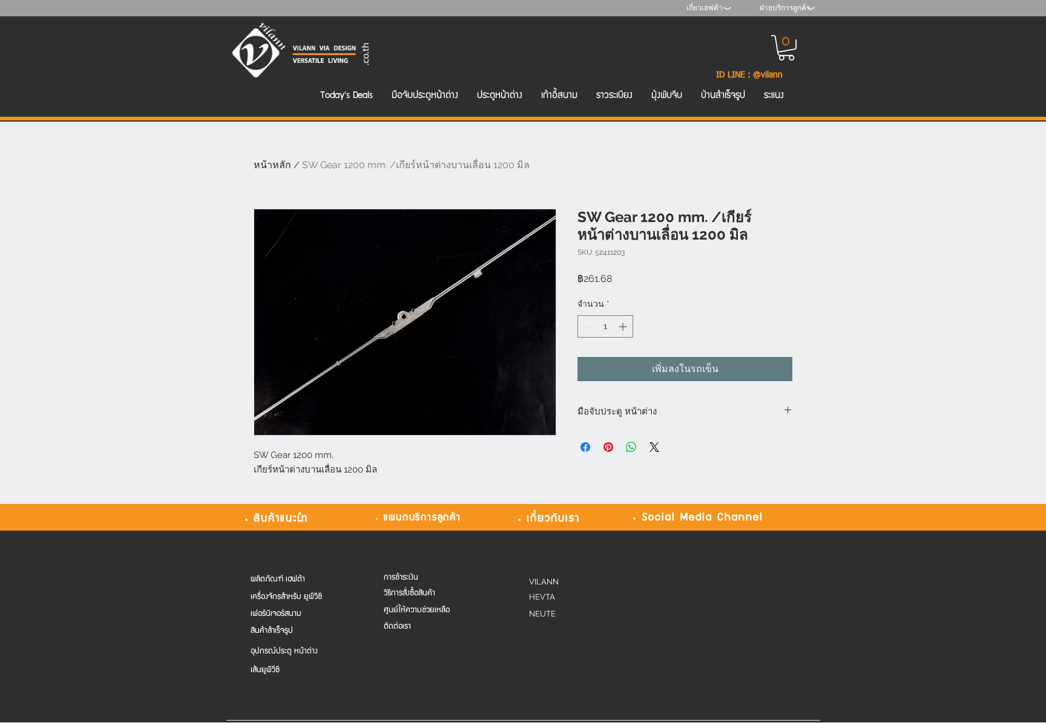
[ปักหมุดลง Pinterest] (608, 447)
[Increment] (623, 326)
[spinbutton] (605, 326)
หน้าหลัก (272, 165)
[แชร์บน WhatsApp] (631, 447)
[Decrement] (586, 326)
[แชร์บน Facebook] (585, 447)
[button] (786, 48)
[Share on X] (654, 447)
